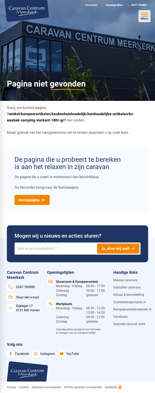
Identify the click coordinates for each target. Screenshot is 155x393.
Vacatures (120, 317)
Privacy (11, 387)
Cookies (24, 387)
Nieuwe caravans (125, 280)
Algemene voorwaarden (46, 387)
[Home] (26, 11)
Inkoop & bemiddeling (128, 295)
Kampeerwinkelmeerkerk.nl (132, 309)
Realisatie (111, 387)
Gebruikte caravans (127, 287)
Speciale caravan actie (129, 324)
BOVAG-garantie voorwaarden (83, 387)
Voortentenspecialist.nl (129, 302)
